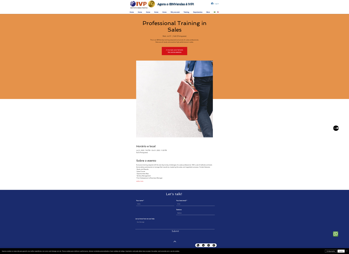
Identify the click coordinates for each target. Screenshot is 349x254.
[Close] (347, 251)
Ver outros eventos (174, 52)
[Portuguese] (214, 12)
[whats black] (198, 245)
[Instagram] (208, 245)
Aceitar (341, 251)
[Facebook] (214, 245)
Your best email (181, 200)
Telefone (179, 209)
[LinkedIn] (203, 245)
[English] (217, 12)
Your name (139, 200)
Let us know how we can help (145, 218)
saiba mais (139, 181)
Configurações (331, 251)
